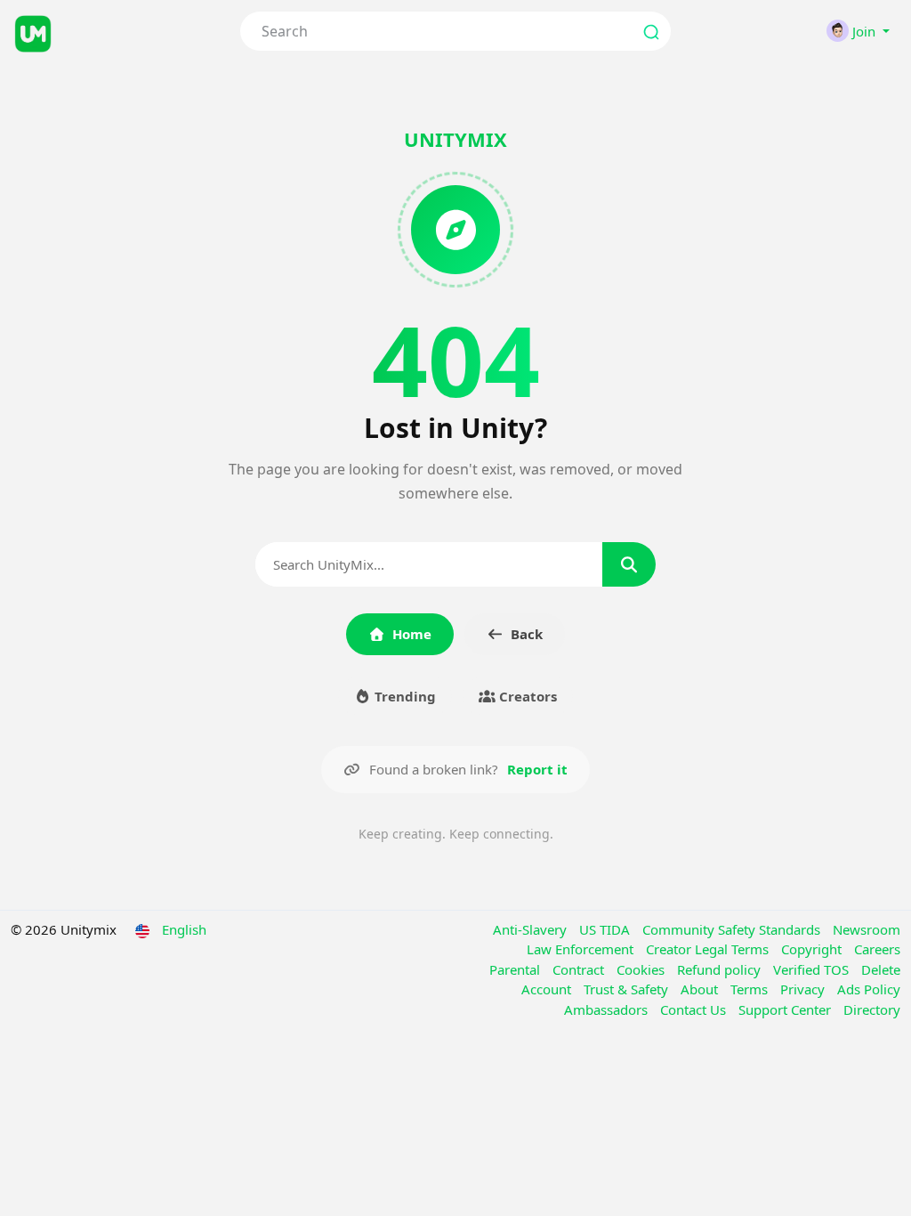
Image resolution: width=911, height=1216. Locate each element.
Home (411, 634)
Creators (526, 696)
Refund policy (720, 969)
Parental (516, 969)
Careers (877, 949)
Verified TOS (812, 969)
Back (527, 634)
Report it (537, 769)
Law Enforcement (582, 949)
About (701, 989)
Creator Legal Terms (709, 949)
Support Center (786, 1009)
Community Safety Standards (733, 929)
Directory (871, 1009)
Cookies (642, 969)
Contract (580, 969)
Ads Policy (868, 989)
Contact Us (695, 1009)
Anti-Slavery (531, 929)
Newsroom (866, 929)
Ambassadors (607, 1009)
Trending (403, 696)
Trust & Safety (628, 989)
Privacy (804, 989)
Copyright (813, 949)
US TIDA (606, 929)
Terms (750, 989)
